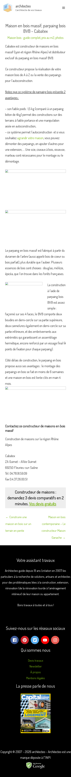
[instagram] (56, 640)
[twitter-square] (35, 640)
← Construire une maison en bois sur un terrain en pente (18, 518)
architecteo (23, 5)
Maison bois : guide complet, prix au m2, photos (35, 37)
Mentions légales (35, 678)
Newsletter (35, 666)
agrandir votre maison (30, 138)
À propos (35, 672)
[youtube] (46, 640)
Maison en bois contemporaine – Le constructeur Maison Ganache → (54, 518)
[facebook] (15, 640)
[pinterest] (25, 640)
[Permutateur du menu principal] (63, 8)
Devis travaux (35, 660)
